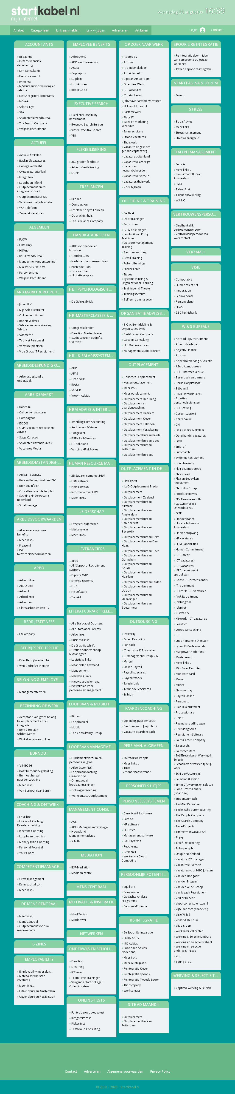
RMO (179, 184)
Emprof (180, 447)
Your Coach (26, 853)
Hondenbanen (185, 519)
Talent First (183, 189)
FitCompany (27, 634)
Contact (217, 30)
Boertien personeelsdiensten (187, 400)
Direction (77, 961)
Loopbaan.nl (79, 722)
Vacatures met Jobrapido (35, 202)
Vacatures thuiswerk (137, 181)
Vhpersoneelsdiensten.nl (192, 903)
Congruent (78, 433)
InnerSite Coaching (31, 831)
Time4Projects (185, 826)
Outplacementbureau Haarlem (137, 574)
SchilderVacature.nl (188, 774)
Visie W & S (183, 914)
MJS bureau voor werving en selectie (36, 88)
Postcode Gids (80, 267)
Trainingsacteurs (134, 294)
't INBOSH (25, 766)
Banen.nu (25, 407)
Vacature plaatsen (31, 346)
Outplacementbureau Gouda (137, 566)
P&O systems (132, 841)
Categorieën (40, 30)
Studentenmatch (186, 799)
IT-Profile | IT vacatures (191, 591)
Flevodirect (183, 474)
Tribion (128, 694)
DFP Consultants (29, 71)
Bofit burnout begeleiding (36, 771)
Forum (180, 95)
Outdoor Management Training (137, 245)
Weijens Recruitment (32, 129)
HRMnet (24, 250)
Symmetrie (26, 335)
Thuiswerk (130, 142)
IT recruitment (185, 585)
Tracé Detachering (188, 843)
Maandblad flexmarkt (85, 665)
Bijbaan (76, 199)
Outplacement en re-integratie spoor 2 (31, 189)
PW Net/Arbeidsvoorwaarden (34, 552)
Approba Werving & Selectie (194, 361)
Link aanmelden (67, 30)
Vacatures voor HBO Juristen (194, 870)
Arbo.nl (24, 591)
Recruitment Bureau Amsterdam (187, 176)
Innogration (183, 290)
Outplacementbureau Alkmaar (137, 504)
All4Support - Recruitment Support (87, 568)
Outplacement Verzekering (141, 430)
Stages (128, 274)
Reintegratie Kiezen (136, 969)
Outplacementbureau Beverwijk (137, 529)
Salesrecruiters (133, 131)
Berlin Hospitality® (188, 383)
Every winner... (133, 892)
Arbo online (27, 580)
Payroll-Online (185, 696)
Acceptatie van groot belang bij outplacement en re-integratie (36, 721)
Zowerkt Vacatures (31, 213)
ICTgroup (77, 972)
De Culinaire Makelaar (190, 430)
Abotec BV (130, 57)
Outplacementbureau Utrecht (137, 588)
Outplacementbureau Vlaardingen (137, 597)
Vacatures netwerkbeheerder (134, 168)
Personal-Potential (136, 906)
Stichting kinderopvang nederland (33, 498)
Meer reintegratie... (136, 963)
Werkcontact (132, 991)
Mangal (128, 661)
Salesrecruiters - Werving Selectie (34, 327)
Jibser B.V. (25, 304)
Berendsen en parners (190, 377)
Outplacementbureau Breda (142, 435)
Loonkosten (79, 84)
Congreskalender (82, 328)
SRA (21, 112)
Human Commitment (189, 549)
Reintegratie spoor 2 (137, 974)
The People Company (190, 815)
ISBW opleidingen (135, 230)
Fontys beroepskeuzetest (87, 1012)
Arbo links (77, 634)
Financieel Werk (134, 84)
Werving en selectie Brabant (194, 942)
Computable (184, 279)
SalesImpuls (131, 683)
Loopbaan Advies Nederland (134, 950)
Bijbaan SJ (182, 388)
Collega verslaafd (30, 166)
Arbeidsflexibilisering (85, 167)
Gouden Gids (80, 256)
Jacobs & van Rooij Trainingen (135, 236)
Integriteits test (81, 1018)
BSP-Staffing (183, 408)
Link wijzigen (95, 30)
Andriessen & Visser (84, 427)
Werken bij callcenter (189, 931)
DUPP (75, 173)
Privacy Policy (160, 1071)
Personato (182, 701)
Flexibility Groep (186, 488)
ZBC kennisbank (186, 313)
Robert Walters (29, 321)
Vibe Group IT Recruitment (36, 351)
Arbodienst (26, 597)
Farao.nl (129, 819)
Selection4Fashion (187, 779)
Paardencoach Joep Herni (140, 726)
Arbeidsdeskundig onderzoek (30, 379)
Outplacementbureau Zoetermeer (137, 605)
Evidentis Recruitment (190, 458)
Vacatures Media (30, 448)
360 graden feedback (85, 162)
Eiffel (179, 441)
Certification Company (138, 334)
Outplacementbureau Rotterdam (137, 447)
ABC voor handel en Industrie (83, 248)
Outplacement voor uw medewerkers (33, 928)
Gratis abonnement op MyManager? (85, 652)
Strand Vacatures (135, 137)
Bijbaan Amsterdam (137, 79)
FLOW (23, 239)
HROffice (129, 830)
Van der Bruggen (187, 881)
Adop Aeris (78, 57)
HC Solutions (79, 444)
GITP (179, 513)
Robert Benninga (134, 263)
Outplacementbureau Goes (141, 441)
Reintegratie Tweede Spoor (141, 980)
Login (194, 30)
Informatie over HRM (84, 492)
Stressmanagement (188, 133)
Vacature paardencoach (139, 732)
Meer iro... (130, 388)
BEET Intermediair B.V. (190, 372)
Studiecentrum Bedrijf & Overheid (85, 340)
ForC (74, 586)
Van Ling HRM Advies (84, 449)
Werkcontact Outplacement (89, 796)
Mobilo (76, 727)
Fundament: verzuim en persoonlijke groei (85, 760)
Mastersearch (184, 657)
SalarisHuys (26, 107)
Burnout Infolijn (29, 486)
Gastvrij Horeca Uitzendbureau (185, 506)
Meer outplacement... (137, 393)
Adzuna (129, 62)
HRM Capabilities (187, 544)
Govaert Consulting (136, 340)
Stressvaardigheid (187, 138)
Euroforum (131, 224)
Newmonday (184, 690)
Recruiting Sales (186, 729)
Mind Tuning (79, 914)
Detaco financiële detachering (29, 63)
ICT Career (183, 555)
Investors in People (136, 758)
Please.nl (25, 545)
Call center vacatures (32, 412)
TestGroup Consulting (85, 1029)
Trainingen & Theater (137, 288)
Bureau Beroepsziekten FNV (37, 480)
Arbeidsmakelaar (135, 68)
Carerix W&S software (138, 813)
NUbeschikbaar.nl (135, 106)
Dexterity (129, 634)
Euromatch (183, 452)
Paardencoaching (135, 252)
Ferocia (180, 164)
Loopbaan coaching (32, 836)
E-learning (77, 967)
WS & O (180, 200)
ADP (74, 368)
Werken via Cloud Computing (134, 858)
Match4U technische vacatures (31, 978)
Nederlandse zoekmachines (89, 261)
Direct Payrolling (134, 639)
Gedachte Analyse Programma (134, 899)
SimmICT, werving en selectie (194, 785)
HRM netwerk (79, 481)
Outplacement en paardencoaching (134, 405)
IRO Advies (131, 943)
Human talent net (187, 285)
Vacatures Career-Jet (137, 162)
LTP (178, 635)
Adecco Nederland (188, 344)
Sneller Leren (132, 269)
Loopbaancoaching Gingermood (83, 774)
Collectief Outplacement (139, 377)
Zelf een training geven (138, 299)
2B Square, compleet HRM (88, 476)
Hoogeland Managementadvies (82, 834)
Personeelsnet (28, 273)
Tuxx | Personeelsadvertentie (136, 770)
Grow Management (31, 879)
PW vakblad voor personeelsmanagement (85, 688)
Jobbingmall (183, 602)
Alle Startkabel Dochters (87, 623)
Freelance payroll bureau (87, 210)
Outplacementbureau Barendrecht (137, 521)
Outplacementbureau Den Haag (140, 543)
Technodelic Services (137, 689)
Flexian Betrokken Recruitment (186, 481)
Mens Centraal (28, 922)
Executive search (30, 76)
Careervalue (184, 419)
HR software (79, 592)
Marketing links (81, 676)
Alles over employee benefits (31, 532)
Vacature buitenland (137, 156)
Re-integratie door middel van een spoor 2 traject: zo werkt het (191, 60)
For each (129, 645)
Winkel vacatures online (34, 739)
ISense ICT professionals (191, 580)
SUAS (179, 307)
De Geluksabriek (82, 302)
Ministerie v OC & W (32, 267)
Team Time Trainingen (85, 978)
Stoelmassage (28, 505)
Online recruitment (31, 315)
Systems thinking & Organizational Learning (137, 281)
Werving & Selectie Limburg (193, 937)
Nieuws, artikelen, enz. (85, 682)
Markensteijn (79, 529)
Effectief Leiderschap (84, 524)
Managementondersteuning (37, 261)
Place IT (129, 117)
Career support (186, 413)
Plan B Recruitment (188, 707)
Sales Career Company (190, 740)
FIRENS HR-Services (83, 438)
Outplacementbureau (33, 197)
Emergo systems (82, 581)
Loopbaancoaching (188, 630)
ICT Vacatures (132, 90)
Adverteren (120, 30)
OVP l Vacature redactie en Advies (35, 430)
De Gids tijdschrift (83, 645)
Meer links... (26, 540)
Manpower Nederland (190, 652)
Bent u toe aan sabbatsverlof (27, 732)
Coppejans (78, 73)
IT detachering (133, 95)
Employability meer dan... (35, 972)
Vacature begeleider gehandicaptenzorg (136, 149)
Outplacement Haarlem (139, 413)
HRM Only (25, 245)
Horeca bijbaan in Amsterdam (186, 525)
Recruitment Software (190, 734)
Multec (180, 685)
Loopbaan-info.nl (30, 183)
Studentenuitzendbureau (35, 118)
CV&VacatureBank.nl (32, 172)
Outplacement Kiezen (137, 419)
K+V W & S (182, 613)
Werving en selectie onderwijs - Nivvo (187, 949)
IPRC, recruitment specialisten (186, 572)
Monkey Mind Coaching (34, 842)
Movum (180, 679)
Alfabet (19, 30)
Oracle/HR (78, 379)
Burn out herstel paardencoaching (28, 777)
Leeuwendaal (184, 296)
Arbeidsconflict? (81, 768)
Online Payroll (133, 667)
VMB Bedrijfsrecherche (34, 666)
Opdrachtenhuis (81, 216)
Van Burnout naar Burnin (35, 791)
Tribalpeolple (184, 848)
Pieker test (78, 1023)
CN (178, 425)
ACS (73, 822)
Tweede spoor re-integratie (194, 69)
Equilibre (25, 817)
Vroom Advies (80, 396)
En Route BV (131, 938)
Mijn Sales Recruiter (31, 310)
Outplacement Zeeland (139, 497)
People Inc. (131, 846)
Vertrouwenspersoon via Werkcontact (191, 236)
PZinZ (179, 718)
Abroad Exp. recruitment (192, 339)
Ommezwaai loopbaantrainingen (82, 783)
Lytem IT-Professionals (190, 646)
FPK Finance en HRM (188, 499)
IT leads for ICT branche (139, 650)
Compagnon (27, 418)
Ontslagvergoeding (83, 790)
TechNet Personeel (31, 340)
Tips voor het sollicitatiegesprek (81, 273)
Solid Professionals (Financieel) (187, 791)
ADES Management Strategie (89, 827)
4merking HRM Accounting (88, 422)
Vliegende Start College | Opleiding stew (86, 984)
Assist (75, 68)
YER (73, 135)
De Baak (129, 213)
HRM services (80, 487)
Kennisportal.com (30, 884)
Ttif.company (132, 985)
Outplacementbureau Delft (141, 537)
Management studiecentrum (142, 351)
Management (79, 671)
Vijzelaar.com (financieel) (192, 909)
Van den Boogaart (187, 876)
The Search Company (33, 123)
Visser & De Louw (187, 920)
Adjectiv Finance (186, 350)
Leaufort (181, 624)
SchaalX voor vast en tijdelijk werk (193, 766)
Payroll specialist (134, 672)
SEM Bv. (76, 841)
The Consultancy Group (86, 733)
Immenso (25, 82)
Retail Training (133, 258)
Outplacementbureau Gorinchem (137, 557)
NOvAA (24, 101)
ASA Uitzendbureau (188, 366)
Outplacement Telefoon (139, 424)
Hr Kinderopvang (187, 533)
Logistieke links (81, 660)
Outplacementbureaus (138, 455)
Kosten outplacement (137, 382)
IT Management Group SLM (141, 656)
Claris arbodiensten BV (34, 608)
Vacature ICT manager (190, 859)
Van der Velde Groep (189, 887)
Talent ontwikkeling (188, 195)
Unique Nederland (188, 854)
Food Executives (186, 494)
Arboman (25, 602)
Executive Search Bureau (87, 124)
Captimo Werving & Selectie (194, 988)
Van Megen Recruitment (191, 892)
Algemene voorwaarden (125, 1071)
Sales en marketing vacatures (135, 124)
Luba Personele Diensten (192, 641)
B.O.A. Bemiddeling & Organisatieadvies (137, 327)
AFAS (74, 373)
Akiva (74, 561)
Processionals (185, 712)
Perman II (130, 852)
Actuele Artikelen (30, 155)
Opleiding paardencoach (140, 721)
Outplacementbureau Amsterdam (137, 512)
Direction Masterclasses (86, 333)
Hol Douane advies (136, 345)
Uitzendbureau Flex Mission (37, 997)
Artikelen (141, 30)
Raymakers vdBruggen (190, 723)
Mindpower (78, 920)
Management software (138, 835)
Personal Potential (31, 847)
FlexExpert (130, 481)
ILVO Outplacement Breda (141, 486)
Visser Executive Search (86, 130)
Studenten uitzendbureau (35, 443)
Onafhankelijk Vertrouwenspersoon (187, 227)
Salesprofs (183, 745)
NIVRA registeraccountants (36, 96)
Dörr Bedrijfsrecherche (34, 660)
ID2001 (23, 423)
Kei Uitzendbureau (31, 256)
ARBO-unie (26, 586)
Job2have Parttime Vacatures (142, 101)
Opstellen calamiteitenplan (36, 491)
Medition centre (81, 873)
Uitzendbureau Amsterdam (37, 991)
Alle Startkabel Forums (86, 629)
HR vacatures (184, 538)
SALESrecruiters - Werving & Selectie (192, 757)
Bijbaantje (25, 57)
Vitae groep (183, 926)
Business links (80, 640)
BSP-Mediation (80, 867)
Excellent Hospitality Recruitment (83, 117)
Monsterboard (185, 674)
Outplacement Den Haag (140, 399)
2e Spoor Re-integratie (138, 932)
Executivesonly (185, 463)
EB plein (76, 79)
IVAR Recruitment (187, 597)
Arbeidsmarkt (133, 73)
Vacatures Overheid (136, 176)
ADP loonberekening (84, 62)
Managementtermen (32, 692)
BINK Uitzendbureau (189, 394)
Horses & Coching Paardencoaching (30, 823)
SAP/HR (76, 390)
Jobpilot (181, 608)
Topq (179, 837)
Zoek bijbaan (132, 187)
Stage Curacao (28, 437)
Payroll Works (133, 678)
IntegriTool (26, 177)
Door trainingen (134, 219)
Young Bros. (184, 962)
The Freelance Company (87, 221)
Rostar (75, 385)
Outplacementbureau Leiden (142, 582)
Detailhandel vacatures (191, 436)
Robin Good (79, 90)
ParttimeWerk (132, 112)
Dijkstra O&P (79, 575)
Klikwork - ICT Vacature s (191, 619)
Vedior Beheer (185, 898)
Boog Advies (184, 121)
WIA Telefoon (28, 208)
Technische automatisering (193, 810)
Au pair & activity (30, 475)
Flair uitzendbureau (188, 469)
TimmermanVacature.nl (191, 832)
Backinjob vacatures (32, 161)
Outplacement (133, 492)
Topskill (76, 597)
